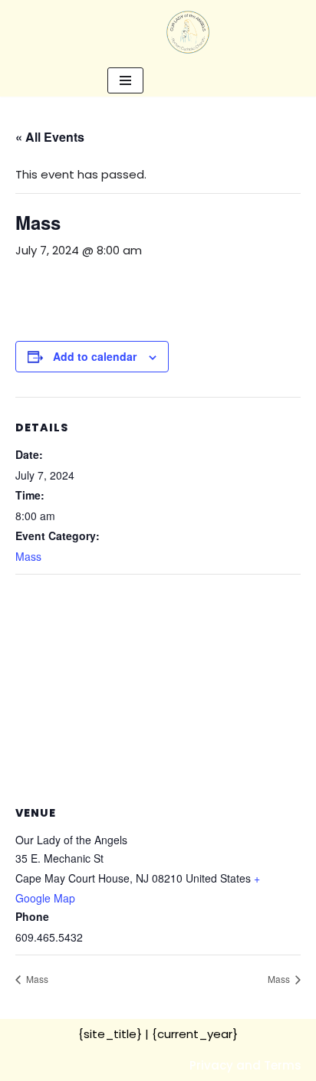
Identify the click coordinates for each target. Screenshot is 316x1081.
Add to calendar (95, 356)
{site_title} (110, 1034)
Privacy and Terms (245, 1065)
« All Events (49, 137)
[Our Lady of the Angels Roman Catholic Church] (187, 32)
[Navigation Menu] (125, 80)
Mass (28, 556)
